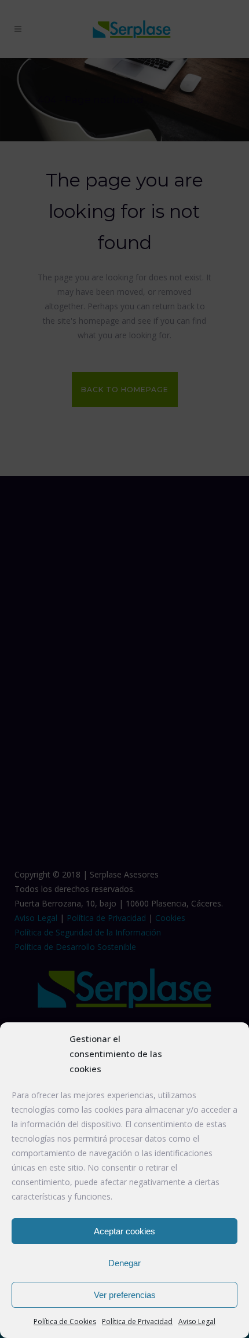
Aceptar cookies (124, 1231)
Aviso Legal (196, 1321)
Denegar (124, 1263)
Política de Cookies (65, 1321)
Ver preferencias (125, 1295)
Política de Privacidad (137, 1321)
